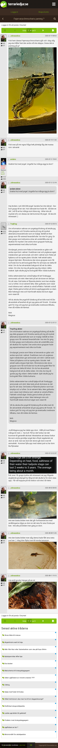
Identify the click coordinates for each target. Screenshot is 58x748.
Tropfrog (13, 224)
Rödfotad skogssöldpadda (14, 706)
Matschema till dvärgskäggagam (17, 671)
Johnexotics (15, 36)
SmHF (3, 174)
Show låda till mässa (12, 635)
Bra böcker (8, 664)
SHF (3, 172)
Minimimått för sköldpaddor (15, 734)
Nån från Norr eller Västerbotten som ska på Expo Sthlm (25, 649)
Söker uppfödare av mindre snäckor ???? (19, 678)
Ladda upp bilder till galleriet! (15, 713)
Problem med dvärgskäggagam (16, 720)
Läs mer (22, 745)
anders (13, 159)
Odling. (7, 685)
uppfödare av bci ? (11, 727)
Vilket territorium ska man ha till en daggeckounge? (23, 699)
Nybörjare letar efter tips (13, 656)
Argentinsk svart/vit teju (13, 642)
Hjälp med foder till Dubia (14, 692)
